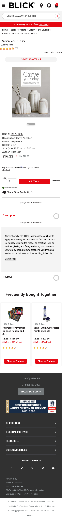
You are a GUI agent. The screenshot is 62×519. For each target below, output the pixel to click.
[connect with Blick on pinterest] (43, 470)
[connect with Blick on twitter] (22, 470)
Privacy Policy (11, 479)
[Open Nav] (3, 5)
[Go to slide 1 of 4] (28, 124)
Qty (6, 178)
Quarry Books (7, 45)
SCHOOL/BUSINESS (16, 450)
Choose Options (15, 361)
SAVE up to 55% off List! (12, 342)
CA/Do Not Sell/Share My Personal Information (25, 490)
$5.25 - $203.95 (41, 338)
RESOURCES (12, 441)
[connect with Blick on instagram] (32, 470)
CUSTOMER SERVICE (17, 432)
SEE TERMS (43, 24)
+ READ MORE (10, 259)
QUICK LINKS (13, 423)
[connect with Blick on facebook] (11, 470)
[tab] (31, 215)
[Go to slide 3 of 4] (32, 124)
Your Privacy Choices (14, 486)
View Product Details (53, 52)
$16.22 (7, 156)
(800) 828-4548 (32, 378)
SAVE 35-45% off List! (42, 342)
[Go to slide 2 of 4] (30, 124)
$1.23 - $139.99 (10, 338)
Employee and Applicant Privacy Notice (22, 494)
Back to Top (29, 391)
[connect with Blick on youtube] (53, 470)
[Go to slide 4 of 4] (34, 124)
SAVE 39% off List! (31, 59)
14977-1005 (17, 134)
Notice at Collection (14, 483)
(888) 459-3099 (32, 384)
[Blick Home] (22, 5)
